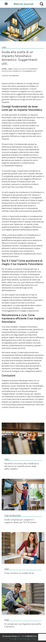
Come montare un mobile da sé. (19, 573)
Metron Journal (23, 4)
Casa (4, 47)
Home (4, 69)
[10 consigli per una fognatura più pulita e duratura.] (23, 615)
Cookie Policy (22, 639)
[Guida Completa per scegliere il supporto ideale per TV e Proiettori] (23, 511)
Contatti (32, 639)
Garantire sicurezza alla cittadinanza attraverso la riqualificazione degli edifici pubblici (21, 466)
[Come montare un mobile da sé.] (23, 564)
